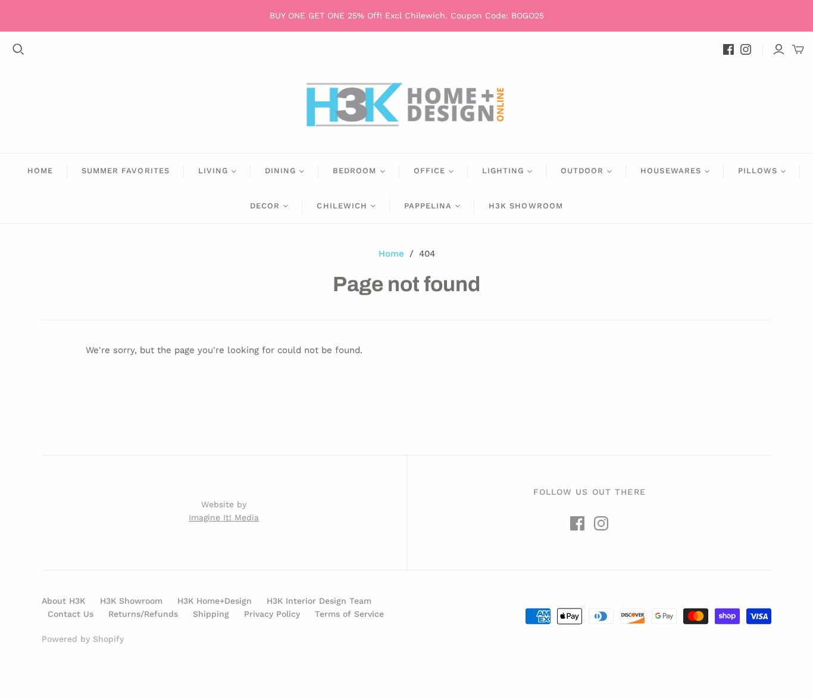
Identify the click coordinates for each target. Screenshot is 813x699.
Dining (280, 170)
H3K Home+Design (214, 601)
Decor (265, 205)
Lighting (503, 170)
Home (40, 170)
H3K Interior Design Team (319, 601)
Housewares (670, 170)
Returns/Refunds (143, 614)
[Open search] (18, 49)
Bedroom (354, 170)
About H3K (63, 601)
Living (213, 170)
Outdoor (582, 170)
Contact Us (70, 614)
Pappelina (428, 205)
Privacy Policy (272, 614)
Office (429, 170)
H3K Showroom (525, 205)
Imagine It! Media (224, 517)
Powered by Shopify (83, 639)
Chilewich (342, 205)
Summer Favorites (126, 170)
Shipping (211, 614)
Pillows (757, 170)
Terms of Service (349, 614)
